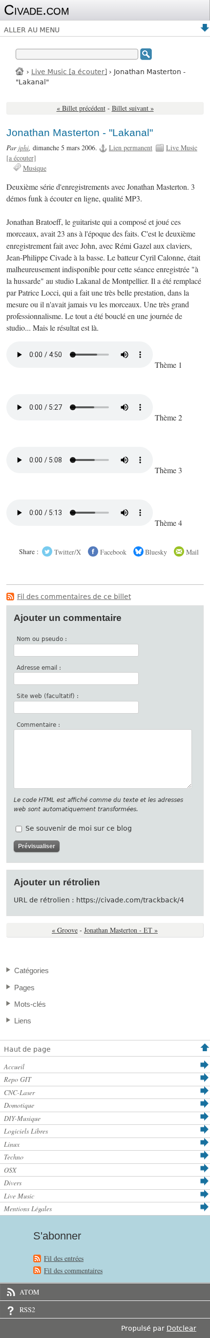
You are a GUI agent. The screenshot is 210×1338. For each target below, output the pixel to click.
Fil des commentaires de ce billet (74, 596)
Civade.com (36, 10)
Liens (22, 1021)
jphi (23, 147)
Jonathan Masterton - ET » (121, 930)
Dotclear (181, 1328)
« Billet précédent (81, 108)
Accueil (20, 71)
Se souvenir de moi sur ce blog (78, 828)
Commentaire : (38, 724)
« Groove (65, 930)
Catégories (31, 970)
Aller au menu (32, 30)
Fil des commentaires (73, 1270)
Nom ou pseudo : (42, 639)
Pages (24, 987)
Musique (34, 168)
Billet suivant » (133, 108)
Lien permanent (130, 147)
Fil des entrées (64, 1258)
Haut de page (27, 1049)
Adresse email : (39, 667)
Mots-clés (30, 1004)
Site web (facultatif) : (48, 696)
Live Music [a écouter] (69, 72)
